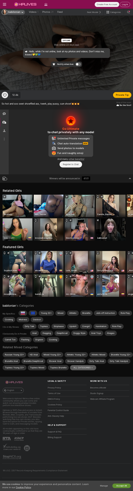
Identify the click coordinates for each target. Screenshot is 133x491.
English (10, 390)
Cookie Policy (23, 487)
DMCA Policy (54, 399)
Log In (125, 4)
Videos (33, 12)
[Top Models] (46, 4)
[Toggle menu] (4, 4)
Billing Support (54, 437)
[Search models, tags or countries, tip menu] (128, 12)
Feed (60, 12)
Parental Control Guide (58, 410)
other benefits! (76, 159)
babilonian (9, 305)
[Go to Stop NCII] (12, 457)
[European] (33, 313)
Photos (47, 12)
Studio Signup (96, 393)
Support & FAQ (54, 432)
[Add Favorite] (5, 95)
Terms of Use (54, 393)
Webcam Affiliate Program (102, 399)
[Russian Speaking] (22, 313)
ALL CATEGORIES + (83, 367)
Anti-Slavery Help (56, 416)
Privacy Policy (54, 388)
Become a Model (98, 388)
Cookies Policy (55, 405)
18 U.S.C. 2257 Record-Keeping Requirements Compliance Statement (35, 470)
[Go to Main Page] (25, 4)
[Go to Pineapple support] (27, 448)
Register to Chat (71, 164)
